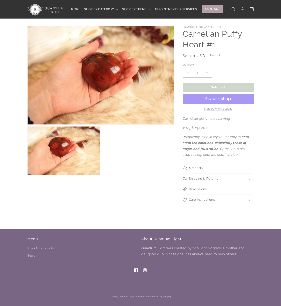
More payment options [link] (218, 108)
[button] (101, 9)
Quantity (188, 64)
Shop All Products (40, 248)
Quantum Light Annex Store (134, 296)
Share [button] (191, 210)
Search (32, 255)
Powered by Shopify (160, 296)
